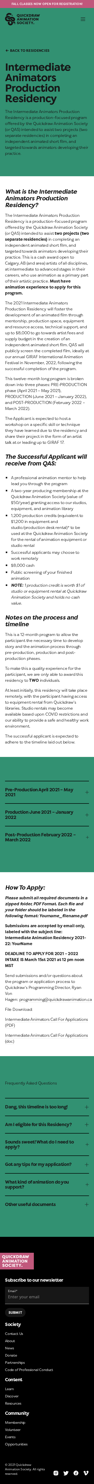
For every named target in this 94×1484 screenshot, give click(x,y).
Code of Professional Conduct (29, 1369)
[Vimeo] (86, 1473)
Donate (11, 1355)
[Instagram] (56, 1473)
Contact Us (14, 1333)
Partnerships (15, 1362)
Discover (12, 1396)
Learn (9, 1388)
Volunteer (12, 1429)
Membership (15, 1422)
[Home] (47, 1261)
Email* (12, 1291)
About (10, 1340)
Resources (13, 1403)
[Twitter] (66, 1473)
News (9, 1348)
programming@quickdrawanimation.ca (55, 999)
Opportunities (16, 1444)
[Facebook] (76, 1473)
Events (10, 1436)
